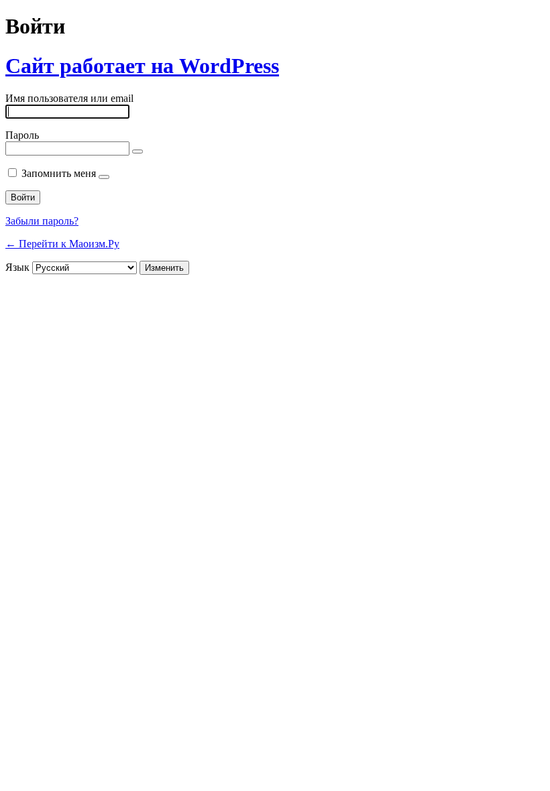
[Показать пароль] (137, 151)
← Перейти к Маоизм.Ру (62, 243)
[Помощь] (104, 177)
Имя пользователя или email (69, 98)
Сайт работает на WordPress (142, 66)
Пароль (22, 135)
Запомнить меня (58, 173)
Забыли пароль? (41, 221)
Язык (17, 267)
